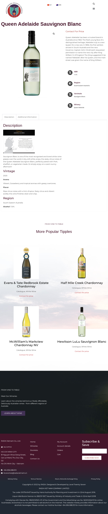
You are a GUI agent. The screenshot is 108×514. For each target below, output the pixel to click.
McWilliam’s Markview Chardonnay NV (26, 343)
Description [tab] (9, 117)
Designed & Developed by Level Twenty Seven (66, 485)
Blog (32, 454)
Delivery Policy (12, 479)
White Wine (31, 291)
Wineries (34, 446)
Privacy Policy (95, 479)
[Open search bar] (94, 3)
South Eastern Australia (82, 85)
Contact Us (35, 459)
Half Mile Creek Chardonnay (82, 283)
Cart (59, 454)
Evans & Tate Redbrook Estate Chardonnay (26, 284)
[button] (93, 8)
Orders (60, 450)
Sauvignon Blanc (79, 96)
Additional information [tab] (27, 117)
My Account (62, 442)
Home (32, 442)
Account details (63, 446)
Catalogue (20, 291)
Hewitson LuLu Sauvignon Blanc (81, 341)
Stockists (34, 450)
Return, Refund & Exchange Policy (66, 479)
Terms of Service (36, 479)
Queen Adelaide (79, 107)
